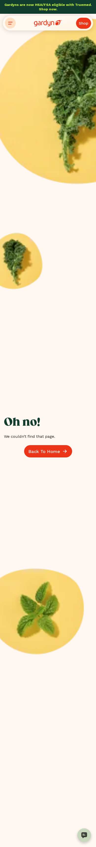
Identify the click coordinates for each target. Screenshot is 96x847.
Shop (83, 23)
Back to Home (44, 451)
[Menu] (10, 23)
